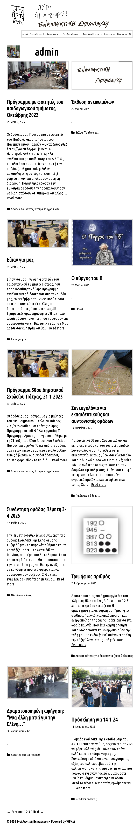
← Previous (15, 811)
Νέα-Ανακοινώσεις (50, 34)
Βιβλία (79, 132)
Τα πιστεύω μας (36, 34)
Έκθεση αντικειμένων (92, 102)
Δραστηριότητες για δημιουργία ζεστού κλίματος (104, 656)
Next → (38, 811)
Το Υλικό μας (91, 132)
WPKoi (70, 821)
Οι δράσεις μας (110, 34)
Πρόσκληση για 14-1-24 (94, 719)
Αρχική (25, 34)
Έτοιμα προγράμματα (47, 209)
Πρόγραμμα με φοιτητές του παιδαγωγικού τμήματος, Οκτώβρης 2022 (35, 108)
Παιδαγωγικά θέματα (91, 34)
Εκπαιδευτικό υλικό (70, 34)
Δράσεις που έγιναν (22, 209)
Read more (14, 198)
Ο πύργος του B (86, 278)
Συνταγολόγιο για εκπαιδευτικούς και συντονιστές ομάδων (92, 414)
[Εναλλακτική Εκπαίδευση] (67, 15)
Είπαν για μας (122, 34)
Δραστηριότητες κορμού (25, 754)
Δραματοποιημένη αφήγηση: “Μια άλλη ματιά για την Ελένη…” (35, 717)
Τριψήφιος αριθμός (90, 576)
